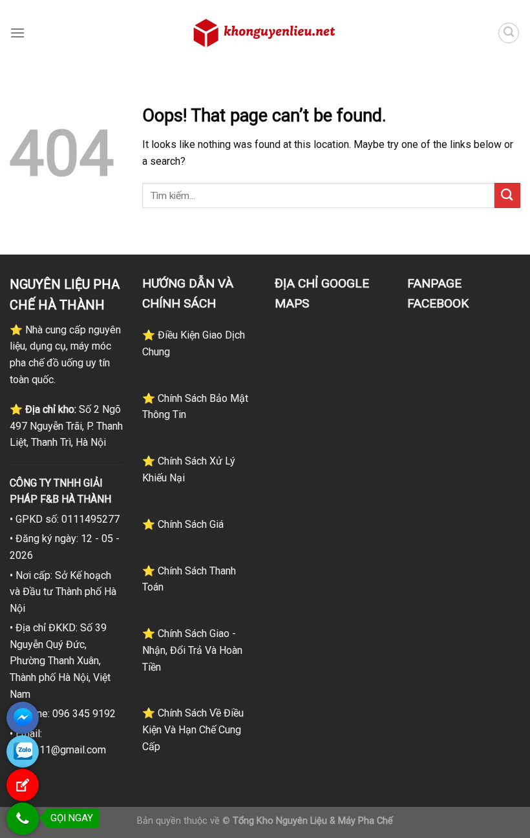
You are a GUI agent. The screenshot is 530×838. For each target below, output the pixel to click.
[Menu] (17, 32)
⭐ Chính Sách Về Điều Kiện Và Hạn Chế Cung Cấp (193, 729)
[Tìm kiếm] (508, 33)
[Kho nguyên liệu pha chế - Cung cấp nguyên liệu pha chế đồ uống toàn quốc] (265, 33)
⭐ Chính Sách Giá (183, 524)
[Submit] (507, 195)
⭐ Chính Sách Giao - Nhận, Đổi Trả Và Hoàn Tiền (192, 650)
